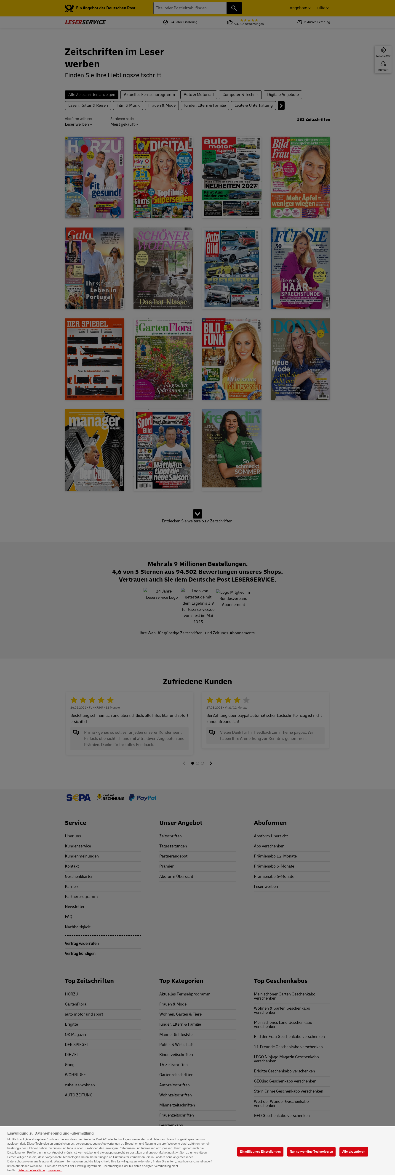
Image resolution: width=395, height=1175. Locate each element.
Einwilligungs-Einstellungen (260, 1151)
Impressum (55, 1170)
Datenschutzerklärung (32, 1170)
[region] (197, 1151)
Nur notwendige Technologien (311, 1151)
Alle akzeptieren (353, 1151)
